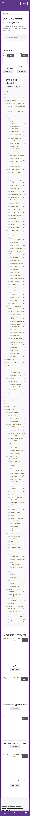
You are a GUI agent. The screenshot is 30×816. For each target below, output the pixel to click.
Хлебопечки (15, 269)
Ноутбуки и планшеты (14, 533)
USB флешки (16, 523)
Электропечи (14, 224)
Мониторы (13, 507)
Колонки (14, 476)
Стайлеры (15, 350)
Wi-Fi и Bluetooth (17, 559)
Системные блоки (15, 512)
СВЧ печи (13, 218)
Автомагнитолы (16, 421)
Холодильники (14, 221)
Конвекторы (15, 143)
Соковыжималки (17, 248)
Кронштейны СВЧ (15, 209)
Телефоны (13, 580)
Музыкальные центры (18, 450)
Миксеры (13, 284)
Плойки (14, 347)
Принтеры (15, 577)
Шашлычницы (16, 272)
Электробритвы (16, 332)
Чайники (12, 303)
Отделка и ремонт (11, 365)
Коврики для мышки (18, 473)
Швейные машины (15, 194)
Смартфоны (13, 603)
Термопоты (15, 300)
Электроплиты (14, 227)
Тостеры (14, 266)
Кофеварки (15, 297)
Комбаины (15, 242)
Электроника (10, 409)
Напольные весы (15, 314)
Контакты (12, 806)
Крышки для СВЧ (17, 375)
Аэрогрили (15, 257)
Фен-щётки (15, 353)
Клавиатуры (13, 491)
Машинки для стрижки (18, 321)
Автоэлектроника (13, 412)
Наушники (15, 484)
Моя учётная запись (5, 813)
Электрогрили (16, 275)
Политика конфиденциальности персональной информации (12, 808)
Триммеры (15, 329)
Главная (6, 13)
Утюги (12, 191)
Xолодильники (10, 97)
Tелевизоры (10, 94)
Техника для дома (13, 169)
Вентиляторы (14, 119)
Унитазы (12, 389)
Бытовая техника (11, 100)
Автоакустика (16, 418)
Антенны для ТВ (15, 614)
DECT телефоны (17, 583)
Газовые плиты (14, 206)
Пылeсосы (9, 398)
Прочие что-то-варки (18, 263)
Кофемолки (15, 245)
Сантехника (11, 378)
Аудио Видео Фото (13, 443)
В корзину (8, 71)
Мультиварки (14, 287)
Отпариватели (16, 185)
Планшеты (13, 544)
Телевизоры (9, 404)
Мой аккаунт (5, 806)
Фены (14, 356)
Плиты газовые (10, 395)
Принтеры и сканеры (16, 571)
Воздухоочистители (17, 158)
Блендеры (13, 235)
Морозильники (14, 212)
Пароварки (15, 260)
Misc (7, 92)
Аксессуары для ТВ (15, 611)
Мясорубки (13, 290)
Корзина (23, 812)
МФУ (13, 574)
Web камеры (16, 466)
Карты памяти (16, 531)
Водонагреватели (15, 131)
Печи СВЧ (9, 392)
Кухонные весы (14, 281)
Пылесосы (13, 175)
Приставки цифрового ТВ (17, 620)
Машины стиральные (16, 172)
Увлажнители (16, 166)
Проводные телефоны (18, 586)
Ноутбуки (13, 541)
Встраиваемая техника (15, 103)
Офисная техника (13, 552)
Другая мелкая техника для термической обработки (16, 253)
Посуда (10, 368)
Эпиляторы (15, 335)
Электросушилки (17, 278)
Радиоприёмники (17, 453)
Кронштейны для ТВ (16, 617)
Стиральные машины (16, 178)
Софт (12, 515)
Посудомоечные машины (17, 215)
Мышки (12, 509)
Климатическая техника (15, 116)
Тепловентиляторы (17, 151)
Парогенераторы (17, 188)
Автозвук (13, 415)
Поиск (15, 813)
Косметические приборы (17, 311)
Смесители (13, 381)
